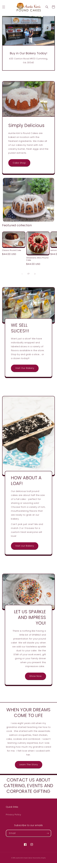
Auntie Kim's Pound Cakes (24, 858)
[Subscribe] (47, 833)
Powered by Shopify (39, 858)
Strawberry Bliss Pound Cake (37, 259)
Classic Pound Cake (11, 250)
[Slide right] (35, 274)
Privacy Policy (13, 814)
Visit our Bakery (24, 545)
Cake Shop (19, 162)
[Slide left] (22, 274)
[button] (3, 7)
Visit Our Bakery (24, 368)
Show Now (35, 676)
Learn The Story (28, 764)
